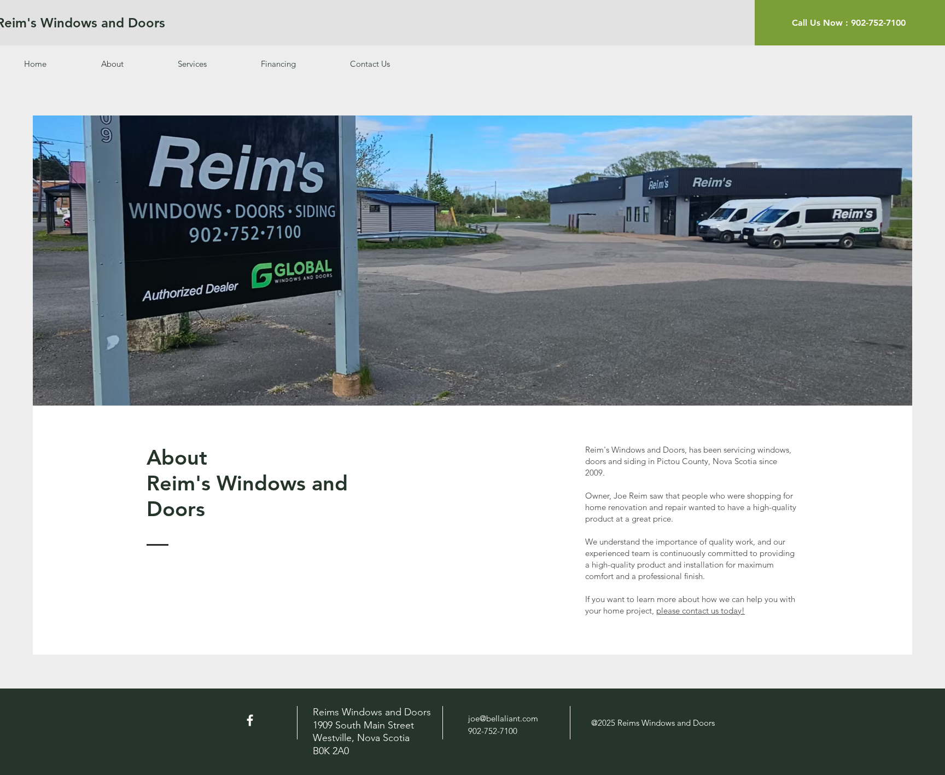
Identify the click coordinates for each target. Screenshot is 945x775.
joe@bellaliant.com (503, 718)
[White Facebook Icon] (250, 720)
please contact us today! (700, 610)
